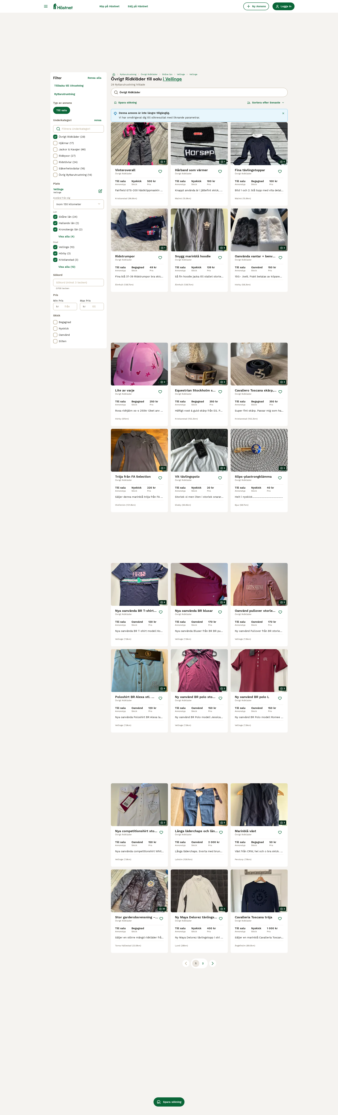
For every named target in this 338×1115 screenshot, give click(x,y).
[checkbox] (55, 136)
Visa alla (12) (66, 266)
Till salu (61, 110)
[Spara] (160, 171)
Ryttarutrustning (64, 94)
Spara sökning (127, 102)
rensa (97, 120)
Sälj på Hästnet (138, 6)
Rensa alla (94, 77)
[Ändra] (100, 191)
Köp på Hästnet (109, 6)
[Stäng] (283, 113)
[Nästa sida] (212, 963)
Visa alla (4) (66, 236)
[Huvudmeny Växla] (45, 6)
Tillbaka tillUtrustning (68, 85)
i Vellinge (172, 78)
